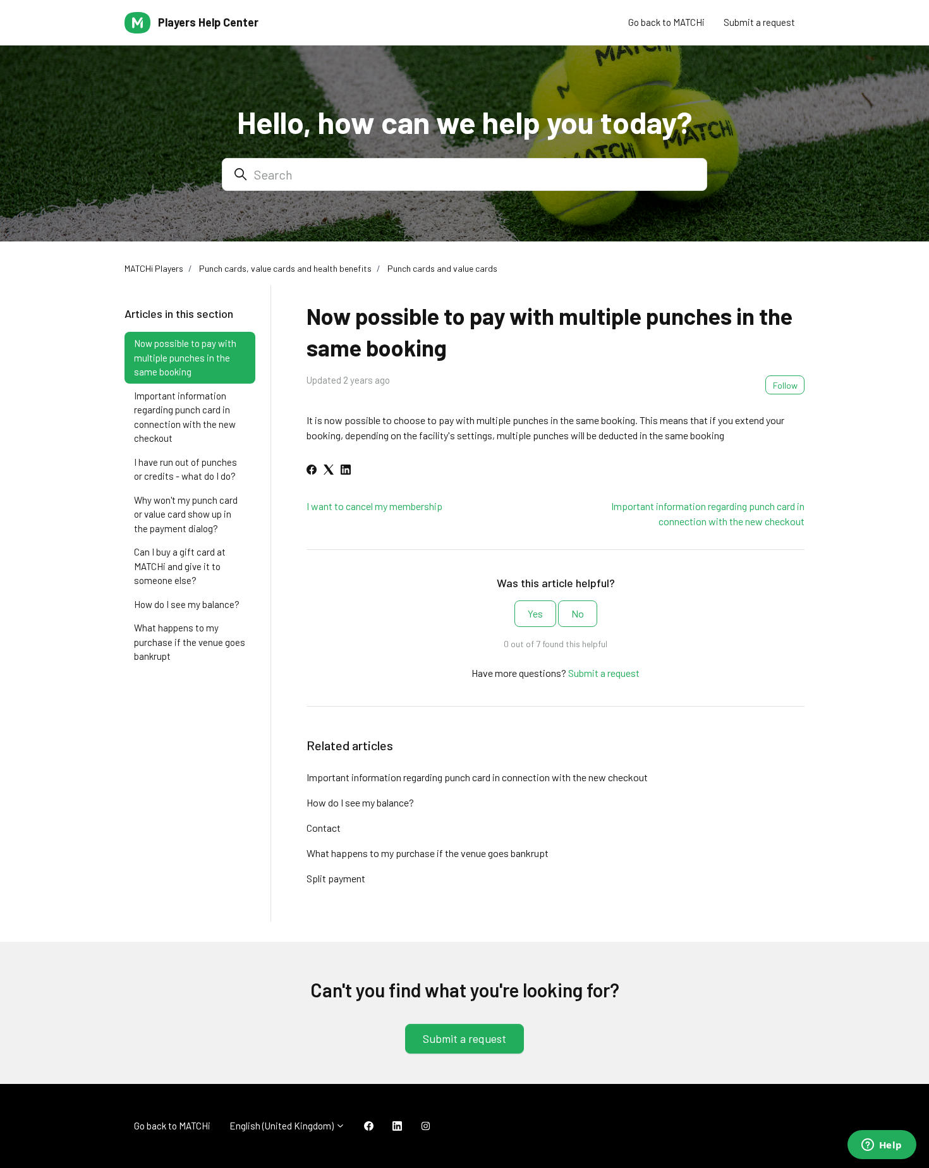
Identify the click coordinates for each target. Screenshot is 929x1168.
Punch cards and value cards (442, 268)
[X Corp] (329, 471)
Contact (324, 828)
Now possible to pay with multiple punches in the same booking (185, 357)
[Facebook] (312, 471)
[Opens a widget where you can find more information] (881, 1146)
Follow (785, 385)
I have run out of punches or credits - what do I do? (185, 469)
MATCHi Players (153, 268)
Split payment (336, 878)
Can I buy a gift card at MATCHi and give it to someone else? (180, 566)
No (577, 613)
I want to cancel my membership (374, 506)
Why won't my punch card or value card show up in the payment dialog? (186, 514)
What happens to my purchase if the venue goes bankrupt (428, 853)
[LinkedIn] (346, 471)
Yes (535, 613)
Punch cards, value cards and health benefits (285, 268)
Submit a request (759, 22)
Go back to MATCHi (666, 22)
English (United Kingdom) (282, 1125)
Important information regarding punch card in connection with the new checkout (477, 777)
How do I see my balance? (360, 802)
